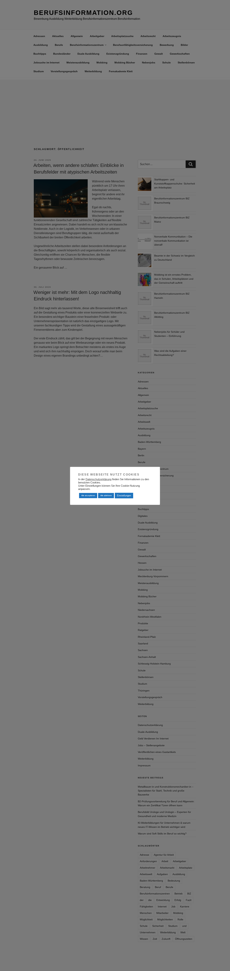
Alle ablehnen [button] (106, 495)
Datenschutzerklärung (98, 479)
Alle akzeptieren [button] (88, 495)
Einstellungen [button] (124, 495)
